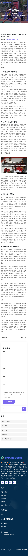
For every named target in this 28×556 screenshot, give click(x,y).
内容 (4, 352)
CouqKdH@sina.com (9, 529)
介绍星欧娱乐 (6, 422)
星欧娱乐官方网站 (22, 550)
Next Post (23, 337)
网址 (4, 385)
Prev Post (4, 337)
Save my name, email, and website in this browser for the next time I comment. (14, 395)
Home (14, 14)
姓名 (4, 368)
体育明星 (4, 430)
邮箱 (4, 377)
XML (2, 514)
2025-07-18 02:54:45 (12, 40)
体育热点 (4, 426)
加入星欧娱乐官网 (7, 439)
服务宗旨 (4, 435)
